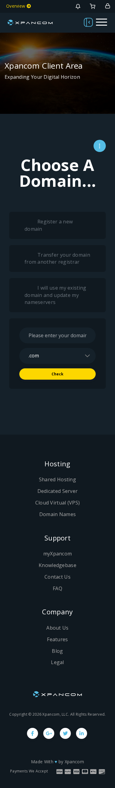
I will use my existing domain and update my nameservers (55, 294)
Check (58, 374)
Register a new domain (49, 225)
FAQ (57, 588)
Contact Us (57, 576)
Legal (57, 662)
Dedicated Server (57, 491)
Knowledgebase (57, 565)
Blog (57, 651)
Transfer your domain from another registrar (57, 258)
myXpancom (57, 553)
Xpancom (74, 762)
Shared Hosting (57, 479)
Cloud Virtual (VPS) (57, 502)
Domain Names (57, 514)
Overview (16, 6)
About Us (57, 627)
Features (57, 639)
